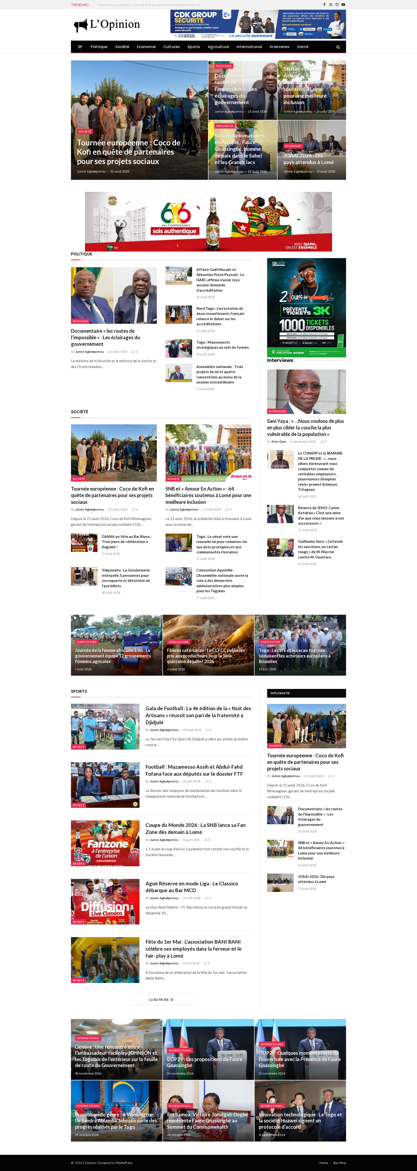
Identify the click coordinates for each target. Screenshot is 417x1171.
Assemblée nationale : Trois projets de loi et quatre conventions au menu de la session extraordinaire (219, 374)
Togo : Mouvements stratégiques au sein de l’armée (222, 344)
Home (324, 1163)
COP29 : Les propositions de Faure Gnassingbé (204, 1062)
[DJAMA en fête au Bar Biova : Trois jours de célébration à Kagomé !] (84, 543)
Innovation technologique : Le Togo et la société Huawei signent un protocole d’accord (300, 1121)
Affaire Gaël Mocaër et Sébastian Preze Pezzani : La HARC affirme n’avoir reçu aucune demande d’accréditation (220, 279)
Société (122, 46)
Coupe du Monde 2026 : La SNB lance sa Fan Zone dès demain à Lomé (196, 828)
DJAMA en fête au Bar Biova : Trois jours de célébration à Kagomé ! (126, 541)
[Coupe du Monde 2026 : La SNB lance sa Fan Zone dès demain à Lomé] (105, 843)
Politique (99, 46)
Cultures (171, 46)
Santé (302, 46)
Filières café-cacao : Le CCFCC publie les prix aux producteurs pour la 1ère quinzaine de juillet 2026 (206, 656)
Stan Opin (278, 442)
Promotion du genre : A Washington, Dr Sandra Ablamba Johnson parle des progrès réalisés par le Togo (116, 1121)
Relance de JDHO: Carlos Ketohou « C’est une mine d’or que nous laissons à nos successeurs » (321, 515)
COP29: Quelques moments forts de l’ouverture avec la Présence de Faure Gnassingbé (300, 1059)
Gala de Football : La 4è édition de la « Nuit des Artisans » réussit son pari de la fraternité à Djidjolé (198, 715)
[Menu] (80, 46)
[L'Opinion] (107, 25)
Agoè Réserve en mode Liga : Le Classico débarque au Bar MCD (192, 886)
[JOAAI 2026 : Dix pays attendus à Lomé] (312, 150)
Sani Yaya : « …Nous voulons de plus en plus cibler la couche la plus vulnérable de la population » (305, 427)
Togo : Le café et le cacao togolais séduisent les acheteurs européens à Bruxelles (295, 656)
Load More (159, 1000)
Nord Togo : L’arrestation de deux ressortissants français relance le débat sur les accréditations (220, 316)
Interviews (279, 46)
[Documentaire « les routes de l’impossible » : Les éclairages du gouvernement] (114, 295)
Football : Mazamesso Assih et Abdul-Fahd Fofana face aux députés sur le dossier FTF (194, 770)
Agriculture (218, 46)
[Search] (337, 46)
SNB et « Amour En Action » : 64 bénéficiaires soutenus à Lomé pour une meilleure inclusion (305, 85)
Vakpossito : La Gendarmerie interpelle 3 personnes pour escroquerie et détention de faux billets (126, 578)
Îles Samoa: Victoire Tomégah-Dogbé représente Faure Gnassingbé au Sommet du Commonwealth (207, 1121)
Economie (146, 46)
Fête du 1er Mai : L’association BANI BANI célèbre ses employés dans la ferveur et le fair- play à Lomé (194, 948)
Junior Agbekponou (91, 171)
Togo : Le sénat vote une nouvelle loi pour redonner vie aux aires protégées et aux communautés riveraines (221, 544)
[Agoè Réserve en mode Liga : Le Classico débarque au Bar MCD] (105, 902)
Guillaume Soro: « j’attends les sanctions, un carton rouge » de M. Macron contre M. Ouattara (320, 549)
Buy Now (340, 1163)
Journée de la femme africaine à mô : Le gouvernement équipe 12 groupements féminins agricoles (113, 656)
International (249, 46)
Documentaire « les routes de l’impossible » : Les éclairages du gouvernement (151, 5)
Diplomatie (224, 126)
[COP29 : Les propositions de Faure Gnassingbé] (208, 1049)
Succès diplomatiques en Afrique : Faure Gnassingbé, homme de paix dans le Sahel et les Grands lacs (240, 149)
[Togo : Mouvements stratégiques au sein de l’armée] (179, 348)
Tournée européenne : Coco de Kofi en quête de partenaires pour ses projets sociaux (129, 152)
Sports (194, 46)
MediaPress (124, 1163)
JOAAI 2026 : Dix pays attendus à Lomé (309, 159)
